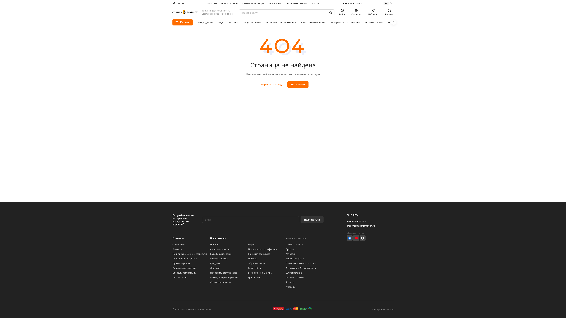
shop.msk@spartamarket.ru (361, 225)
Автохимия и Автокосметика (301, 267)
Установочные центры (260, 272)
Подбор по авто (294, 244)
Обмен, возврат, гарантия (224, 277)
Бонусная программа (259, 253)
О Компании (178, 244)
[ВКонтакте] (350, 238)
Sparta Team (254, 277)
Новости (214, 244)
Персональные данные (184, 258)
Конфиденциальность (383, 309)
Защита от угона (295, 258)
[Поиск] (330, 12)
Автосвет (291, 282)
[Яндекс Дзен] (363, 238)
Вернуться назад (271, 84)
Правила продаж (181, 263)
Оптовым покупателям (184, 272)
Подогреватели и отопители (301, 263)
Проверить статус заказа (223, 272)
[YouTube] (356, 238)
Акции (251, 244)
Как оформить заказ (221, 253)
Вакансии (177, 249)
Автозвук (290, 253)
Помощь (252, 258)
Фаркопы (290, 286)
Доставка (215, 267)
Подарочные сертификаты (262, 249)
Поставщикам (179, 277)
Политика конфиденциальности (189, 253)
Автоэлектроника (295, 277)
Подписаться (312, 219)
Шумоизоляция (294, 272)
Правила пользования (184, 267)
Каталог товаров (296, 238)
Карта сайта (254, 267)
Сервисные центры (220, 282)
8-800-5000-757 (351, 3)
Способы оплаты (219, 258)
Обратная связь (256, 263)
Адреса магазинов (219, 249)
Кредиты (215, 263)
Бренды (290, 249)
